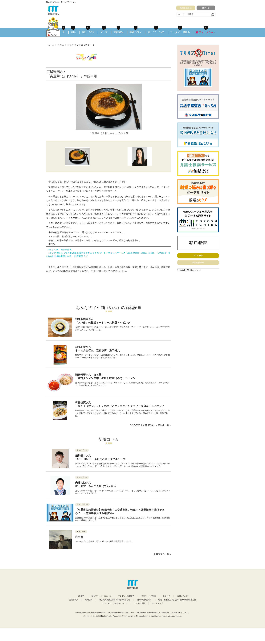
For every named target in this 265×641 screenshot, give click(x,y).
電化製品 (118, 32)
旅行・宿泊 (88, 32)
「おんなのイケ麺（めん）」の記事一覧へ (150, 425)
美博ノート (81, 531)
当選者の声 (73, 600)
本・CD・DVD (156, 32)
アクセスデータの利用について (114, 603)
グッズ (104, 32)
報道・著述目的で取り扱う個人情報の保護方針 (177, 600)
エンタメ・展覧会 (180, 32)
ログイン (206, 8)
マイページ (198, 255)
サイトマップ (157, 603)
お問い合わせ (182, 596)
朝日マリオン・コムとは (101, 596)
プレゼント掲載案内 (126, 596)
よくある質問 (139, 603)
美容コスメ (135, 32)
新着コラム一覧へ (162, 554)
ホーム (51, 45)
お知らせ (166, 596)
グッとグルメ (82, 450)
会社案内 (80, 596)
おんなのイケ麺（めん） (79, 45)
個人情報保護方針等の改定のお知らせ (114, 600)
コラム (61, 45)
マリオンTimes (82, 504)
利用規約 (88, 600)
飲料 (73, 32)
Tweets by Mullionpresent (188, 270)
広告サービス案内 (148, 596)
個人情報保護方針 (144, 600)
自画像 (79, 536)
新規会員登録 (186, 8)
